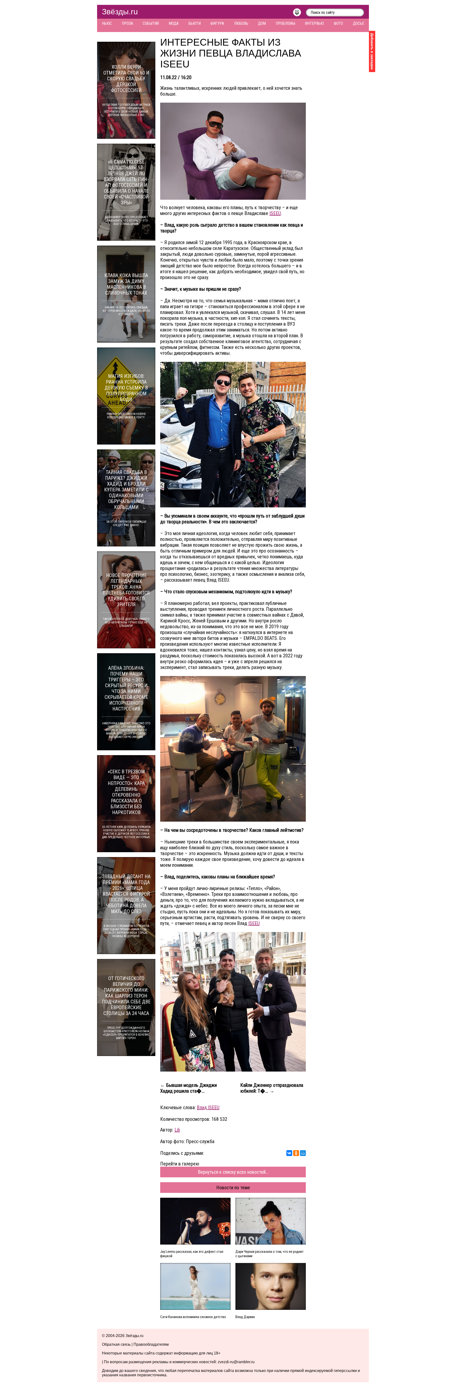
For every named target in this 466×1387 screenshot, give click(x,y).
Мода (174, 23)
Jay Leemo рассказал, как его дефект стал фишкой (191, 1253)
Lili (177, 1130)
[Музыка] (299, 13)
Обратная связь (116, 1344)
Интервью (314, 23)
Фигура (217, 23)
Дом (262, 23)
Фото (338, 23)
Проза (127, 23)
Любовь (241, 23)
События (151, 23)
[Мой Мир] (303, 1153)
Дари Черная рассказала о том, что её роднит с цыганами (269, 1253)
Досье (358, 23)
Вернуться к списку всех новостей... (233, 1172)
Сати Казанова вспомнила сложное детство (193, 1317)
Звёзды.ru (120, 11)
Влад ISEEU (208, 1107)
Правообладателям (151, 1344)
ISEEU (275, 213)
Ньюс (107, 23)
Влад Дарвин (245, 1317)
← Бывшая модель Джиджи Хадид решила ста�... (188, 1088)
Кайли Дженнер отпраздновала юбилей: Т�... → (271, 1088)
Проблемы (285, 23)
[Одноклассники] (296, 1153)
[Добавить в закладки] (372, 51)
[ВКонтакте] (289, 1153)
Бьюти (195, 23)
